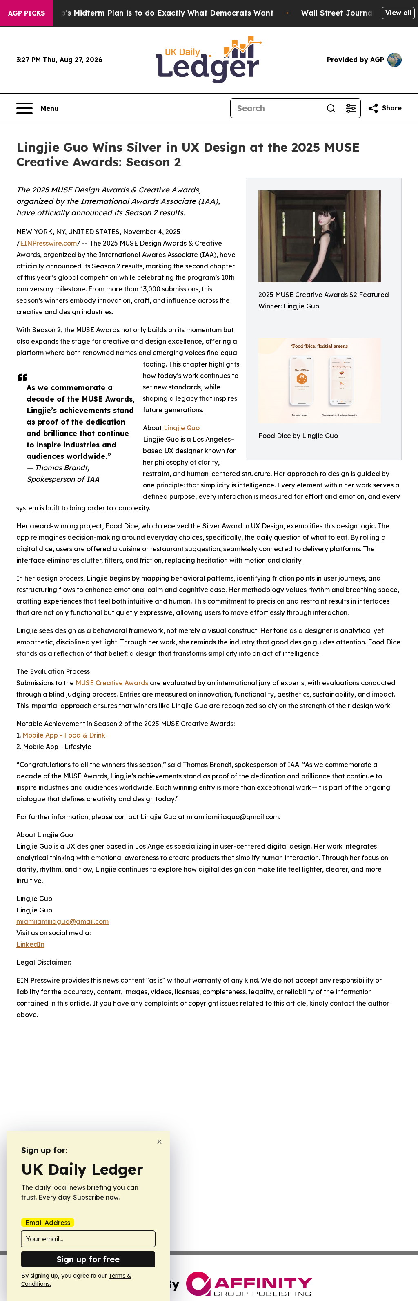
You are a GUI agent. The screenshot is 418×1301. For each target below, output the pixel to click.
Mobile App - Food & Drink (63, 735)
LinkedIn (30, 944)
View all (398, 13)
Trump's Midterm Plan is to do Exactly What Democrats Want (157, 13)
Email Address (47, 1222)
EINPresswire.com (48, 243)
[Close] (159, 1142)
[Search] (331, 108)
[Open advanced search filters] (350, 108)
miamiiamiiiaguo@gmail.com (62, 921)
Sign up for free (88, 1259)
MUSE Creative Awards (112, 683)
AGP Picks (26, 13)
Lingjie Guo (182, 428)
